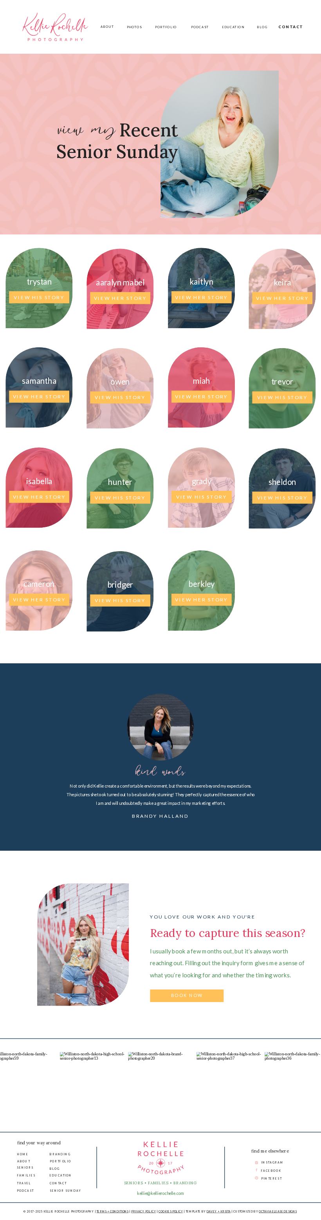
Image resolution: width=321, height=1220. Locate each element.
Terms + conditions (112, 1211)
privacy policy (143, 1211)
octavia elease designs (278, 1211)
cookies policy (171, 1211)
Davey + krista (219, 1211)
